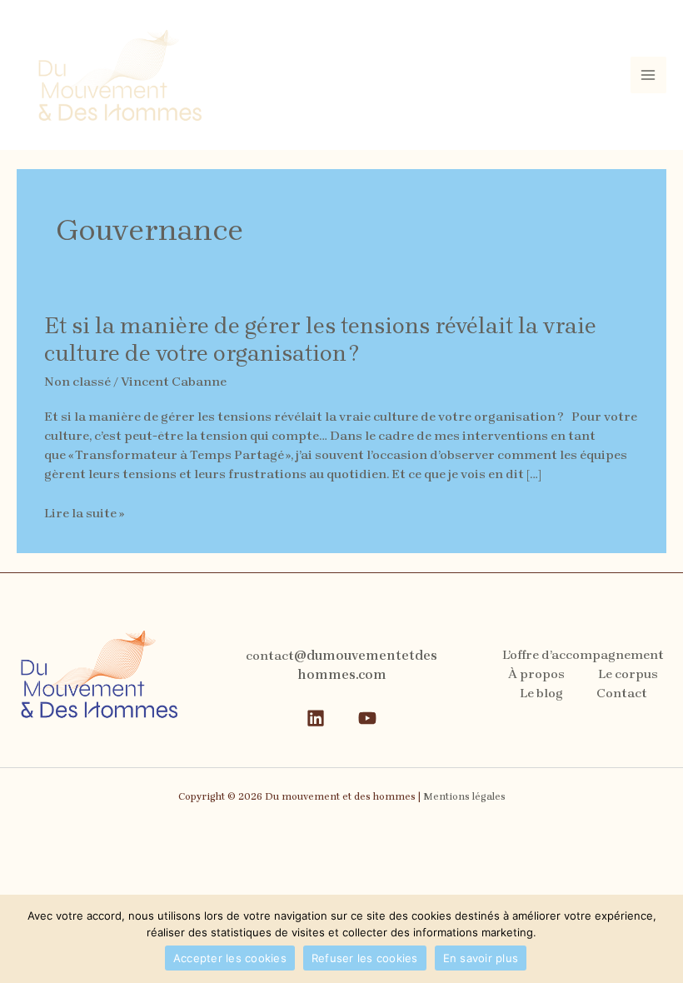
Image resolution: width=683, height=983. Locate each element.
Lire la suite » (84, 513)
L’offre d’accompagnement (583, 654)
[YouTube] (367, 718)
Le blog (541, 693)
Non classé (77, 381)
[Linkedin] (316, 718)
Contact (621, 693)
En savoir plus (481, 958)
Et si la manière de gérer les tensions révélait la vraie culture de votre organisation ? (320, 339)
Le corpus (628, 673)
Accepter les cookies (230, 958)
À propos (536, 673)
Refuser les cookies (365, 958)
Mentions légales (464, 796)
